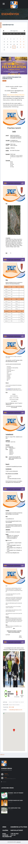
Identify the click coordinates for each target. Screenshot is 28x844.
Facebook (4, 781)
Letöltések (23, 827)
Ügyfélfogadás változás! (15, 800)
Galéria (5, 830)
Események (14, 827)
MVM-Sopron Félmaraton (7, 835)
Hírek (4, 827)
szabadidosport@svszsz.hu (15, 709)
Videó (21, 830)
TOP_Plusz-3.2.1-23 (15, 834)
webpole (18, 842)
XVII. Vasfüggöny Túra (14, 808)
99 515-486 (11, 707)
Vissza (2, 754)
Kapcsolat (15, 830)
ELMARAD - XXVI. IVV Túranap (15, 792)
